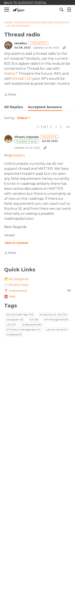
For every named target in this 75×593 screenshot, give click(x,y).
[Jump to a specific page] (67, 127)
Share (10, 95)
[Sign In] (69, 9)
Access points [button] (32, 324)
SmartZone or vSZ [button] (53, 314)
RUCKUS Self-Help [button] (20, 314)
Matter (10, 74)
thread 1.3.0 (21, 79)
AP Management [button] (56, 319)
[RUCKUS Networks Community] (19, 9)
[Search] (61, 9)
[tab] (13, 107)
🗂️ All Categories (16, 279)
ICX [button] (33, 319)
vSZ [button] (11, 324)
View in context (16, 243)
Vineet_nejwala (26, 137)
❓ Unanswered (37, 291)
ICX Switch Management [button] (23, 329)
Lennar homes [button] (57, 329)
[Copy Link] (64, 48)
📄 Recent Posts (16, 285)
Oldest (22, 118)
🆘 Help (9, 296)
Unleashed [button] (14, 334)
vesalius (20, 43)
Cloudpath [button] (15, 319)
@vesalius (16, 155)
